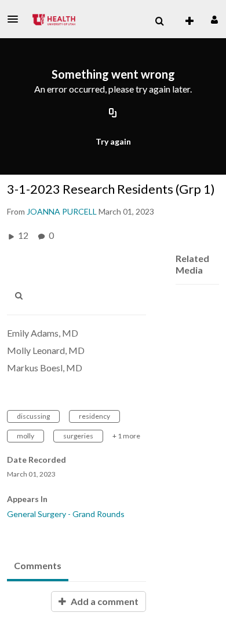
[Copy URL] (113, 114)
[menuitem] (159, 21)
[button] (16, 19)
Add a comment (103, 601)
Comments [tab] (37, 565)
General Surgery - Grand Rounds (66, 514)
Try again (113, 141)
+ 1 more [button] (126, 435)
